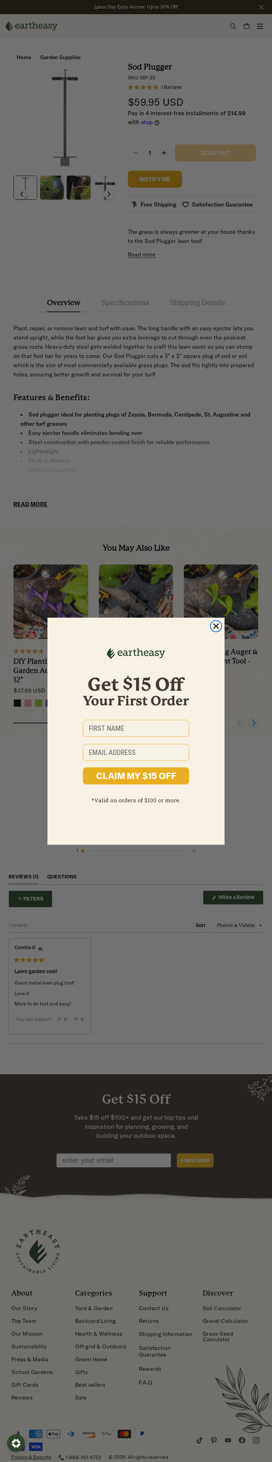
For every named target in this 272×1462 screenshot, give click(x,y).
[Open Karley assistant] (16, 1443)
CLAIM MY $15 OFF (136, 775)
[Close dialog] (216, 626)
